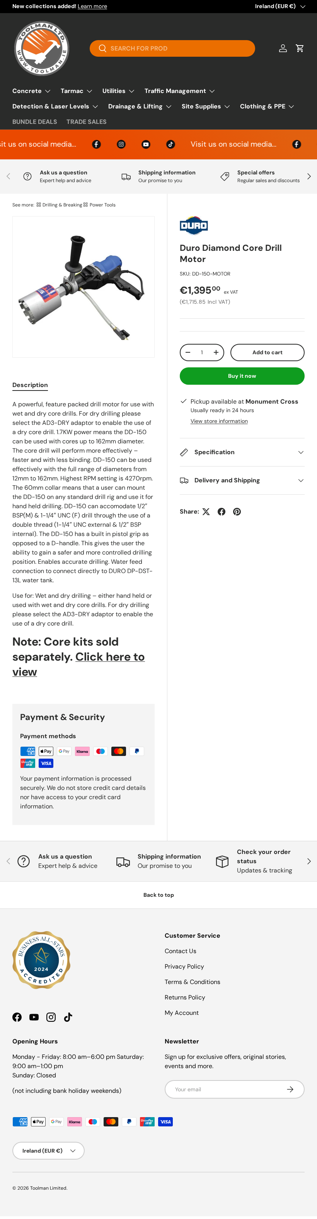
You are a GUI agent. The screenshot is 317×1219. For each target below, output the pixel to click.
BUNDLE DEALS (34, 122)
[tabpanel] (83, 542)
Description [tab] (30, 385)
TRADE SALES (86, 122)
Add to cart (267, 352)
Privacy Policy (184, 966)
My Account (182, 1013)
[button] (299, 48)
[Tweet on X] (206, 511)
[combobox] (172, 48)
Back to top (158, 894)
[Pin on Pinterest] (237, 511)
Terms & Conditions (192, 982)
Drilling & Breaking (62, 205)
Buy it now (242, 375)
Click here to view (78, 664)
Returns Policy (185, 997)
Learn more (92, 6)
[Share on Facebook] (221, 511)
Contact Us (180, 951)
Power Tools (103, 205)
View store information (219, 421)
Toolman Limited (48, 1188)
